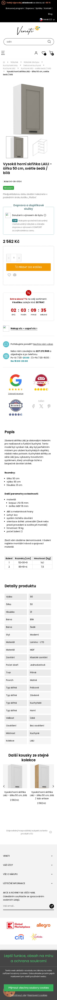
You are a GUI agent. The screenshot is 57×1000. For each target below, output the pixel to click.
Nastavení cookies (37, 995)
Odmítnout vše (18, 995)
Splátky (39, 8)
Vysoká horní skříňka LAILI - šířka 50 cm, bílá (15, 794)
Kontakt (47, 8)
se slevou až (28, 2)
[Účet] (36, 53)
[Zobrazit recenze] (41, 382)
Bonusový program (15, 8)
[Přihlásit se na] (51, 906)
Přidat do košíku (30, 267)
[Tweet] (41, 406)
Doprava (30, 8)
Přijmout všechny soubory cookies (28, 987)
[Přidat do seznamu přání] (10, 275)
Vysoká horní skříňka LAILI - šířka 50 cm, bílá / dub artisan (42, 795)
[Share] (33, 406)
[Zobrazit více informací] (45, 215)
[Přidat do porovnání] (16, 274)
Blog (50, 14)
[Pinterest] (49, 406)
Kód (6, 181)
